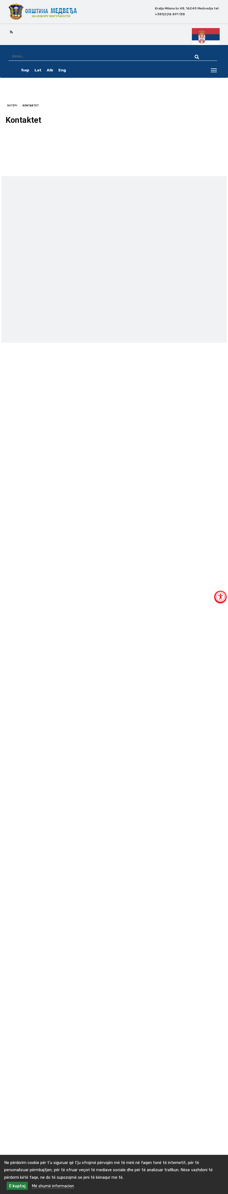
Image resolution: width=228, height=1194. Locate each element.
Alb (50, 70)
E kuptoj (17, 1185)
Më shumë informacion (53, 1185)
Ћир (25, 70)
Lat (37, 70)
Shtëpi (12, 105)
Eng (62, 70)
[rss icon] (11, 31)
